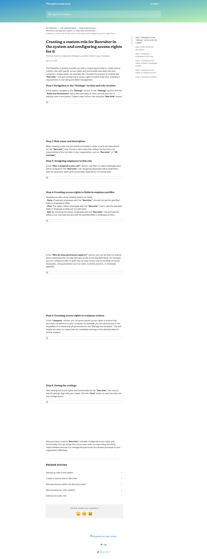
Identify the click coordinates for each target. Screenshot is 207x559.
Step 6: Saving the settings (146, 77)
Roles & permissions (87, 28)
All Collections (51, 28)
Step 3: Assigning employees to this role (144, 55)
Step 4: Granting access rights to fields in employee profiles (146, 63)
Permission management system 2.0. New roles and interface (70, 31)
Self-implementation (68, 28)
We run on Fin (105, 552)
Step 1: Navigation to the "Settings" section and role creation (146, 40)
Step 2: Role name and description (144, 48)
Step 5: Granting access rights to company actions (145, 71)
